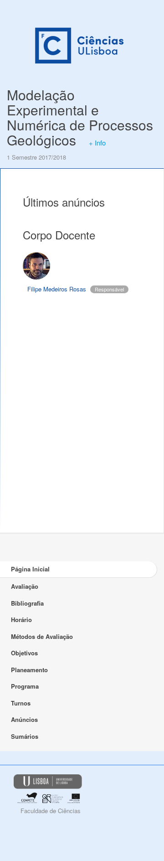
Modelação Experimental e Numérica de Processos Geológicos (80, 117)
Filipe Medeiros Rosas (56, 289)
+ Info (97, 142)
